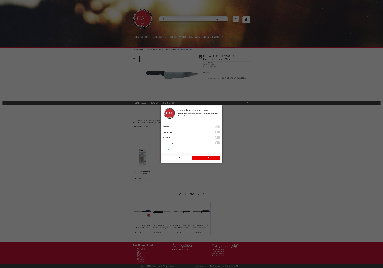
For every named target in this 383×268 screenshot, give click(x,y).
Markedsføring (168, 143)
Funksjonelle (167, 132)
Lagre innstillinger (177, 158)
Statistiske (166, 137)
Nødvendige (167, 126)
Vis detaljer (166, 149)
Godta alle (206, 158)
